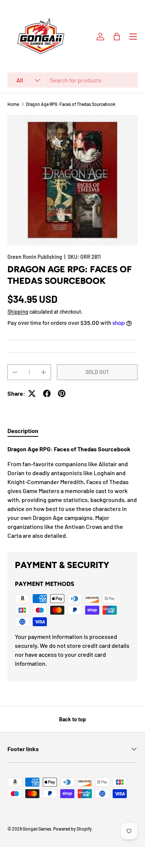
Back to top (72, 719)
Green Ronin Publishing (34, 257)
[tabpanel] (72, 492)
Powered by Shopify (72, 828)
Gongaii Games (37, 828)
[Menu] (133, 36)
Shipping (17, 311)
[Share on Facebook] (46, 393)
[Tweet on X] (32, 393)
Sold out (97, 372)
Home (13, 104)
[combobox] (72, 80)
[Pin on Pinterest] (61, 393)
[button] (117, 36)
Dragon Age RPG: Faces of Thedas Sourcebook (70, 104)
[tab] (22, 431)
